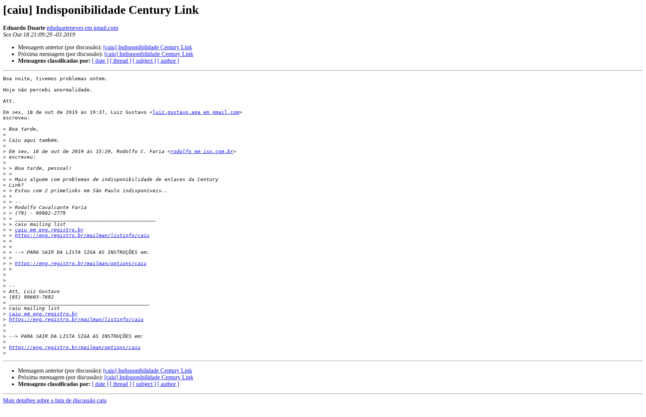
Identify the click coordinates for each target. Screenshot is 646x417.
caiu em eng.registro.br (49, 230)
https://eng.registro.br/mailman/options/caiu (81, 263)
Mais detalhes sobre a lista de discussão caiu (55, 400)
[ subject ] (144, 60)
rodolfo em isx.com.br (201, 151)
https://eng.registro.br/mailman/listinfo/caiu (82, 235)
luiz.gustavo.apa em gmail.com (196, 112)
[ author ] (168, 60)
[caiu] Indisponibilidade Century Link (147, 47)
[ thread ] (120, 60)
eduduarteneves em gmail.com (82, 28)
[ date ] (100, 60)
